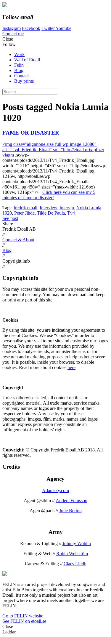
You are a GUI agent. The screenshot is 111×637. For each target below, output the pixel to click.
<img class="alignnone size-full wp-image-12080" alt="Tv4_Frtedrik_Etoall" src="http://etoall (49, 147)
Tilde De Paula (51, 212)
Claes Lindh (75, 563)
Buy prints (24, 81)
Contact (21, 75)
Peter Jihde (24, 212)
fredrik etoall (25, 207)
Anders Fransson (71, 500)
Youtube (63, 28)
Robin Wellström (72, 553)
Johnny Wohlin (76, 543)
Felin (19, 65)
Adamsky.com (55, 490)
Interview (48, 207)
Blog (18, 70)
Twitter (48, 28)
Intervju (66, 207)
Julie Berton (70, 510)
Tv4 (71, 212)
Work (19, 54)
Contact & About (18, 239)
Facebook (31, 28)
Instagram (11, 28)
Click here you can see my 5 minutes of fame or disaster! (48, 195)
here (71, 367)
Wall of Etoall (27, 59)
